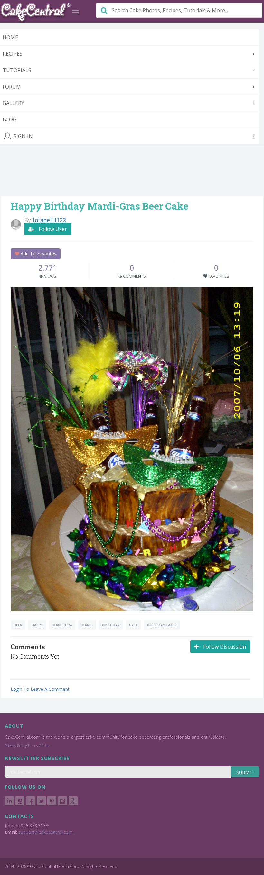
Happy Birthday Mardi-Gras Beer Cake (99, 206)
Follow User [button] (52, 229)
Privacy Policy (16, 745)
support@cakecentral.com (45, 832)
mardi (87, 625)
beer (18, 625)
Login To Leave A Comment (40, 689)
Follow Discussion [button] (224, 646)
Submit (245, 772)
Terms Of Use (39, 745)
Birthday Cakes (162, 625)
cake (133, 625)
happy (37, 625)
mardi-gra (62, 625)
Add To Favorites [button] (37, 254)
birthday (111, 625)
